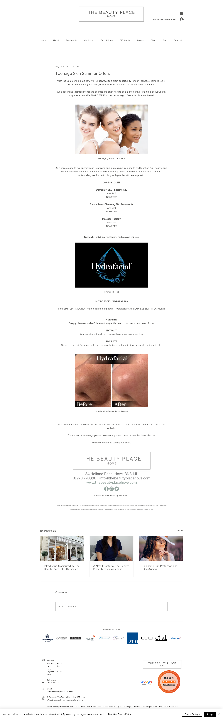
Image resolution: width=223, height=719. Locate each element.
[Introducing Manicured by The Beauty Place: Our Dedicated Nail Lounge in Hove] (62, 548)
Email (49, 689)
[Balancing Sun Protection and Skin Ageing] (161, 548)
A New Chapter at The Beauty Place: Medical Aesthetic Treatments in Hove (111, 567)
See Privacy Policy (122, 714)
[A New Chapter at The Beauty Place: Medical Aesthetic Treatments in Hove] (111, 548)
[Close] (219, 714)
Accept (210, 714)
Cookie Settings (192, 714)
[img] (61, 638)
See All (179, 530)
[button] (181, 13)
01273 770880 (53, 683)
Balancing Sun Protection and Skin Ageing (159, 567)
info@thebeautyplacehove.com (60, 692)
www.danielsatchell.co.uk (73, 700)
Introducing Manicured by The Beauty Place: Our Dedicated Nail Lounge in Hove (62, 567)
